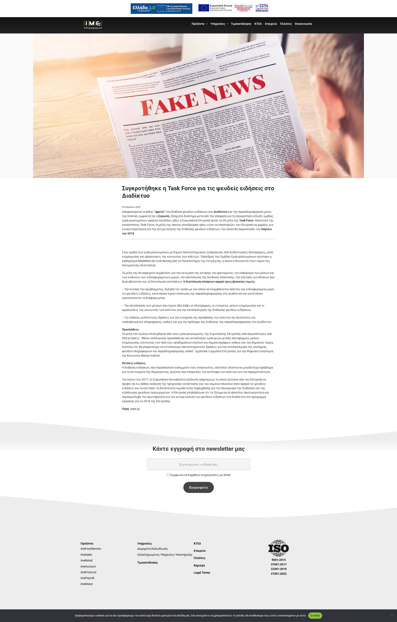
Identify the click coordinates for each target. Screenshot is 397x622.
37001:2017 (279, 564)
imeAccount (88, 566)
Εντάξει (315, 615)
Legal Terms (202, 572)
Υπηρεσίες (217, 23)
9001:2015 (279, 559)
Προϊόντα (198, 23)
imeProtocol (88, 572)
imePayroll (87, 578)
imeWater (87, 584)
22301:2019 (279, 569)
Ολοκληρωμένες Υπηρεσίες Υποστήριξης (165, 554)
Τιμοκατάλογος (241, 23)
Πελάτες (286, 23)
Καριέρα (199, 565)
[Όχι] (392, 616)
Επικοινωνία (303, 23)
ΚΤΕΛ (258, 23)
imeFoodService (91, 548)
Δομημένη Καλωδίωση (152, 548)
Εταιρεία (271, 23)
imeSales (86, 554)
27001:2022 (279, 573)
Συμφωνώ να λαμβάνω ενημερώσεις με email (200, 475)
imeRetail (86, 560)
